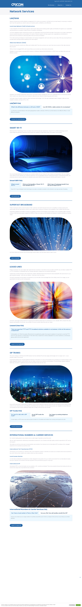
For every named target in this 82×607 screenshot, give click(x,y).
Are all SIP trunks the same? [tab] (38, 415)
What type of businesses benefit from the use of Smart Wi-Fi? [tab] (58, 184)
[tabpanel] (41, 112)
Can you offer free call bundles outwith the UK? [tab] (54, 513)
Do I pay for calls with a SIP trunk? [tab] (19, 415)
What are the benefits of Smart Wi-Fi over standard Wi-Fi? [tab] (33, 184)
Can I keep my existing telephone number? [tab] (58, 415)
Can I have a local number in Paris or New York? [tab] (24, 513)
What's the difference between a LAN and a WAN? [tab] (25, 107)
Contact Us (68, 5)
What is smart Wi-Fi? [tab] (15, 184)
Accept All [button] (78, 605)
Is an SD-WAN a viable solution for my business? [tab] (56, 107)
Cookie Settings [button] (72, 605)
